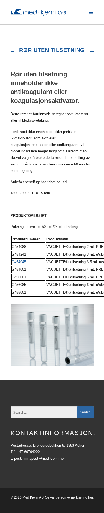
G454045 (19, 262)
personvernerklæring (71, 497)
